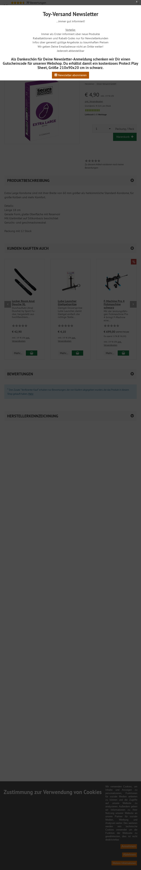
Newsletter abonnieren (72, 75)
